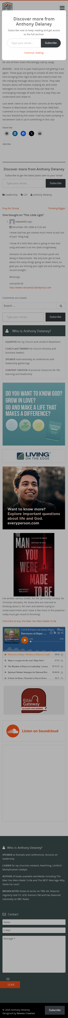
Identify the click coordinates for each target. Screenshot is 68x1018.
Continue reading (34, 52)
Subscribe (51, 43)
